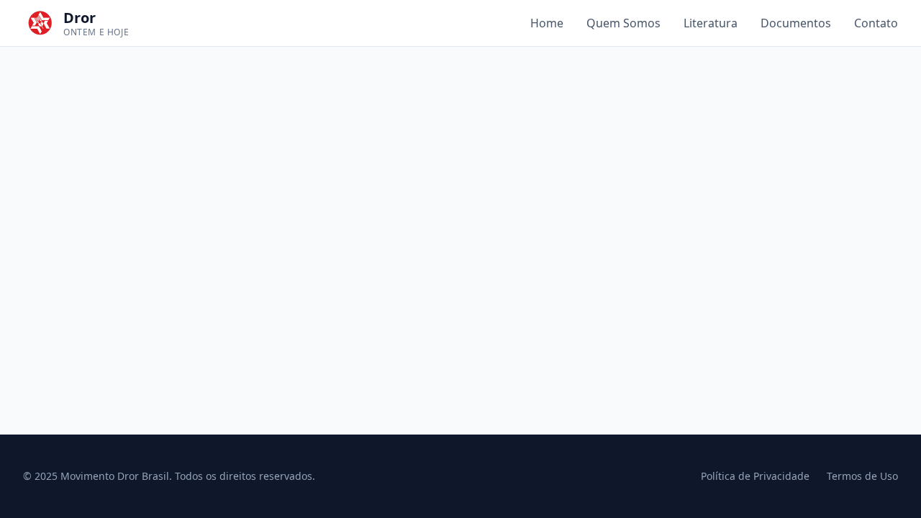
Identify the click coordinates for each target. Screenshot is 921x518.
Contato (876, 23)
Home (546, 23)
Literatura (711, 23)
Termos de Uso (862, 476)
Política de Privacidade (755, 476)
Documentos (796, 23)
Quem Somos (623, 23)
